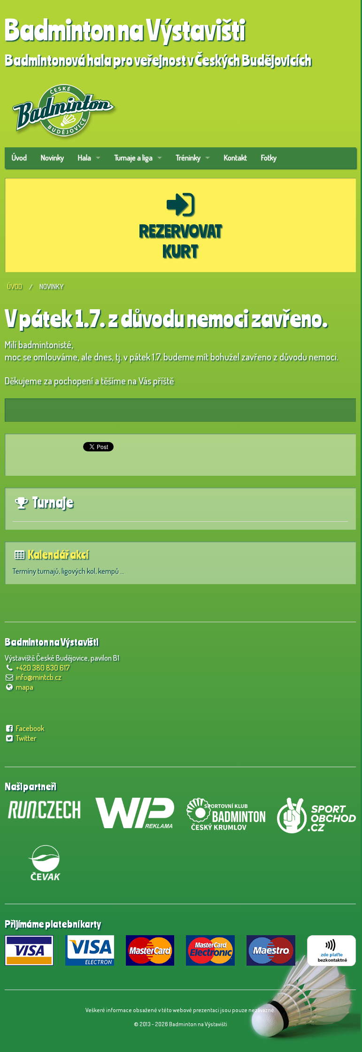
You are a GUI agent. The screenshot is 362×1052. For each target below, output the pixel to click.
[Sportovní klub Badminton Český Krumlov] (225, 812)
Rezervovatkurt (180, 241)
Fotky (269, 157)
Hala (84, 157)
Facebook (30, 728)
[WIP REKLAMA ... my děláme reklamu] (134, 811)
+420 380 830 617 (43, 667)
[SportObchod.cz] (316, 814)
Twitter (26, 738)
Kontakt (235, 157)
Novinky (52, 157)
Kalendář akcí (58, 554)
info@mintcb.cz (39, 677)
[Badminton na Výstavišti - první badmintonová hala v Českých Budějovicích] (63, 107)
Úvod (19, 157)
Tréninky (188, 157)
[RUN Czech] (44, 808)
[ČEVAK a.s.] (44, 861)
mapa (24, 687)
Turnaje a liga (134, 157)
